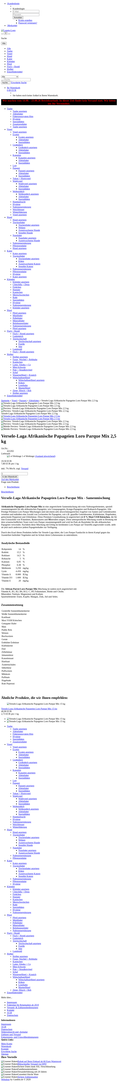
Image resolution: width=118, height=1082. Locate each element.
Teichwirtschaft (20, 339)
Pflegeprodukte (19, 245)
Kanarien (17, 155)
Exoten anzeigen (26, 137)
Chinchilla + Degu (21, 284)
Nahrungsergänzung (22, 207)
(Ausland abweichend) (45, 456)
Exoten (16, 134)
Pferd (9, 64)
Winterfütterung (20, 212)
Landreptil (17, 349)
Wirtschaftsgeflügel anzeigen (31, 380)
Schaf (15, 372)
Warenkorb (6, 1046)
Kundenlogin (13, 3)
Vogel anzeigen (20, 132)
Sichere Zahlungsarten (28, 1077)
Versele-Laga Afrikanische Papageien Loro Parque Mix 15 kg (29, 708)
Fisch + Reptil (13, 66)
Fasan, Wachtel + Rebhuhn (25, 359)
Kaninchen (18, 292)
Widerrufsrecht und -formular (14, 1032)
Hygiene (16, 119)
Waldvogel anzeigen (27, 183)
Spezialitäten (18, 121)
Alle (9, 48)
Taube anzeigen (20, 111)
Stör (20, 346)
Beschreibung (13, 487)
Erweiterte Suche (19, 82)
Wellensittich (18, 191)
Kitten (21, 261)
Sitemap (4, 1054)
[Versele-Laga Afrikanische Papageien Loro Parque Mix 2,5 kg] (30, 416)
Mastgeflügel (24, 388)
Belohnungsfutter (20, 323)
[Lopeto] (8, 30)
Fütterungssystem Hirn (23, 116)
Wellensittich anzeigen (28, 194)
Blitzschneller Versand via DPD (32, 1064)
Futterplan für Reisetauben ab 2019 (23, 1005)
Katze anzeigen (20, 253)
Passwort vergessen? (27, 23)
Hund (9, 56)
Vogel (9, 53)
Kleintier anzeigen (21, 282)
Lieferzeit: (5, 453)
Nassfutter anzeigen (27, 238)
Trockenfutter (19, 222)
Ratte (15, 297)
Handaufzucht (19, 202)
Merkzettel (12, 25)
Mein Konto (6, 1043)
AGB (9, 1012)
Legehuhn (23, 385)
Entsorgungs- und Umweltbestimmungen (19, 1037)
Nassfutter (17, 235)
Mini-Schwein (19, 367)
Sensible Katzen (25, 266)
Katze (9, 59)
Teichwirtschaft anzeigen (29, 341)
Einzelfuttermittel (14, 72)
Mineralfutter (18, 320)
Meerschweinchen (21, 295)
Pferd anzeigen (19, 313)
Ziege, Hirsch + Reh (22, 390)
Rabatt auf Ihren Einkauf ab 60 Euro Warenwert (39, 1061)
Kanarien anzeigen (26, 158)
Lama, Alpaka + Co (22, 364)
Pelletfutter (17, 318)
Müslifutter (18, 315)
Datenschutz (12, 1015)
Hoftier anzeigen (20, 357)
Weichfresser (18, 209)
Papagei (16, 168)
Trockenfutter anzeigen (28, 225)
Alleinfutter (18, 114)
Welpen (21, 227)
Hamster (16, 289)
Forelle (21, 344)
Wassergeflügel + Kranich (24, 375)
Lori (15, 165)
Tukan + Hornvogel (22, 178)
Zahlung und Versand (11, 1034)
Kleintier (11, 61)
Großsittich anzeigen (27, 147)
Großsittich (18, 145)
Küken (21, 383)
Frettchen (17, 287)
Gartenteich (18, 336)
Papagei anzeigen (26, 171)
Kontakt (10, 1010)
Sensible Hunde (25, 233)
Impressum (12, 1002)
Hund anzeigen (19, 220)
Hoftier (10, 69)
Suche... (5, 83)
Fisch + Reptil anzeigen (23, 333)
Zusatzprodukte (20, 124)
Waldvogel (17, 181)
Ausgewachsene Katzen (29, 264)
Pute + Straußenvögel (22, 370)
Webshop (5, 1079)
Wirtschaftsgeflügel (21, 377)
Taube (10, 51)
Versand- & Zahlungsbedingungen (22, 1007)
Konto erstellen (25, 20)
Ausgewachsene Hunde (29, 230)
